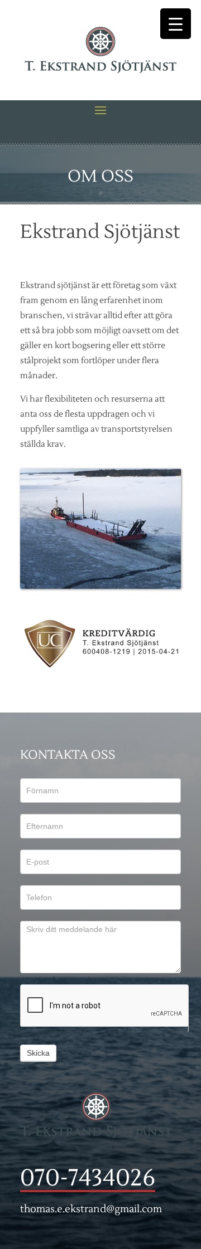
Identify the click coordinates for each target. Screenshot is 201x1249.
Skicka (38, 1052)
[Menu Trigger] (175, 23)
